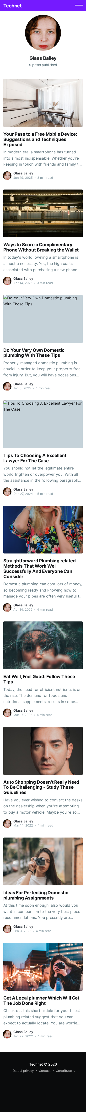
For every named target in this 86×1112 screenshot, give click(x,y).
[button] (79, 6)
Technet (12, 6)
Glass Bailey (23, 173)
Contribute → (66, 1071)
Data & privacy (23, 1071)
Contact (45, 1071)
